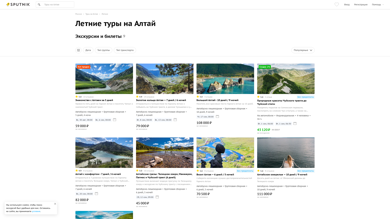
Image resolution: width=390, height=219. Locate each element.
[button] (78, 50)
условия (36, 211)
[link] (337, 5)
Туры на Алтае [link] (91, 14)
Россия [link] (78, 14)
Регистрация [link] (360, 4)
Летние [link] (105, 14)
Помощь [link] (376, 4)
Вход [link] (347, 4)
